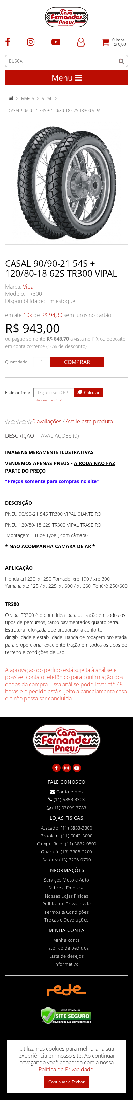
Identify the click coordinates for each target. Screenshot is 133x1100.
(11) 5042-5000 (76, 836)
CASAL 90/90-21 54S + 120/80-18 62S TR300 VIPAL (55, 111)
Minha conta (66, 940)
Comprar (77, 362)
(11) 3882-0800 (81, 843)
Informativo (66, 964)
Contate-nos (69, 791)
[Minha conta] (81, 41)
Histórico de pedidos (66, 948)
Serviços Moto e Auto (66, 880)
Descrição (19, 435)
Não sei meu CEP (48, 400)
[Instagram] (30, 41)
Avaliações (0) (60, 435)
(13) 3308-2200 (76, 852)
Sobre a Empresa (66, 888)
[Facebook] (7, 41)
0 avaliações (46, 421)
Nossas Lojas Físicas (66, 896)
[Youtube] (55, 41)
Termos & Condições (66, 912)
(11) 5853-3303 (68, 799)
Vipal (47, 99)
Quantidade (16, 362)
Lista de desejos (66, 956)
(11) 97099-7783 (68, 808)
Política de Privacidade (66, 904)
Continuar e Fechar (66, 1082)
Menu (63, 77)
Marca (27, 99)
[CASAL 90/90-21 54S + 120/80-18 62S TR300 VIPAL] (66, 183)
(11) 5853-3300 (76, 828)
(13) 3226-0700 (75, 860)
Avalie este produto (89, 421)
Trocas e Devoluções (66, 920)
